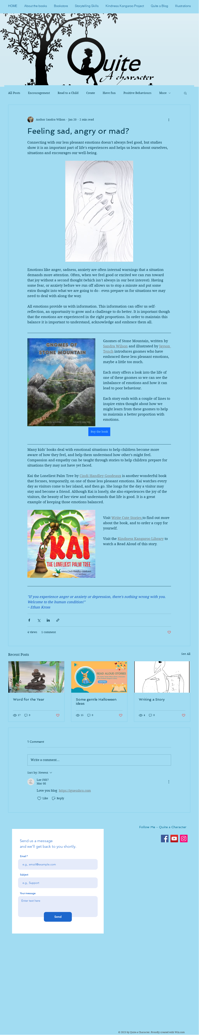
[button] (185, 93)
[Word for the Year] (36, 677)
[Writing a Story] (162, 677)
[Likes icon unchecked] (39, 798)
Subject (24, 874)
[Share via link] (58, 620)
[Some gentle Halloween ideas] (99, 677)
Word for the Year (28, 699)
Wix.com (180, 1032)
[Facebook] (165, 838)
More (163, 93)
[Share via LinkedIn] (48, 620)
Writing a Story (152, 699)
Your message (28, 893)
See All (185, 654)
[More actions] (168, 119)
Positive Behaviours (137, 93)
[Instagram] (184, 838)
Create (90, 93)
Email (23, 856)
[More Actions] (168, 781)
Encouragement (39, 93)
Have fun (109, 93)
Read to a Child (68, 93)
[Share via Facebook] (29, 620)
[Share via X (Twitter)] (39, 620)
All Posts (14, 93)
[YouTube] (174, 838)
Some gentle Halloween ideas (96, 701)
